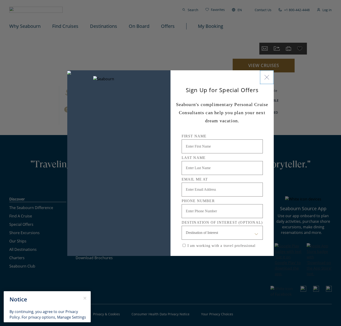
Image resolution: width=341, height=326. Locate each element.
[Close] (267, 77)
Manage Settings (71, 317)
